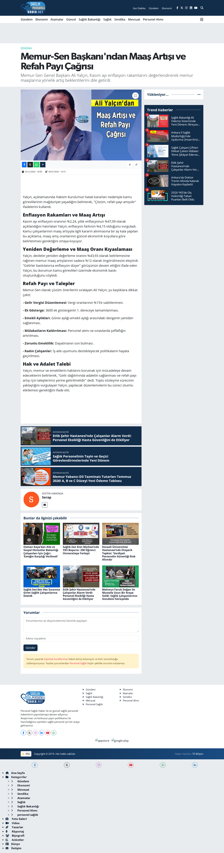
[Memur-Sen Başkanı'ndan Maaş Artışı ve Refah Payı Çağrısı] (81, 125)
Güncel (71, 19)
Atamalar (57, 19)
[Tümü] (199, 94)
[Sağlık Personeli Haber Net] (33, 8)
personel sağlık (27, 815)
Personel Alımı (153, 19)
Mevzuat (134, 19)
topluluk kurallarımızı (56, 659)
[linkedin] (195, 765)
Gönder (30, 648)
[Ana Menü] (201, 19)
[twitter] (67, 765)
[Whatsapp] (53, 732)
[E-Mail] (44, 505)
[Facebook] (23, 732)
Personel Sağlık (78, 663)
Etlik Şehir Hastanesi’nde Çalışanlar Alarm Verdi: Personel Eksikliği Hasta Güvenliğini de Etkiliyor (79, 594)
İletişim (16, 848)
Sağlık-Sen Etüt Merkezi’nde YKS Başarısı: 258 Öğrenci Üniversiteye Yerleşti (81, 550)
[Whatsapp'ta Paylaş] (36, 164)
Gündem (27, 19)
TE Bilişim (197, 753)
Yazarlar (17, 827)
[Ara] (202, 8)
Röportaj (17, 831)
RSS (27, 753)
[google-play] (120, 740)
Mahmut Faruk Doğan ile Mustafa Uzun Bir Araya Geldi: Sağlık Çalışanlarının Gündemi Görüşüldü (119, 594)
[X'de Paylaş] (30, 164)
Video (15, 823)
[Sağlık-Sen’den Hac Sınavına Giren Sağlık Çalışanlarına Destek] (41, 576)
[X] (29, 732)
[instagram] (99, 765)
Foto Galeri (19, 819)
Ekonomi (41, 19)
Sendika (119, 19)
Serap (46, 497)
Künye (15, 844)
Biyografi (17, 835)
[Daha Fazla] (42, 164)
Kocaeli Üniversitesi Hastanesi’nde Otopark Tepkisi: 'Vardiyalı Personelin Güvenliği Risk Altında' (118, 553)
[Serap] (31, 499)
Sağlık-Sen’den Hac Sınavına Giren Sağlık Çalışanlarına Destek (41, 593)
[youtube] (131, 765)
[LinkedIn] (41, 732)
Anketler (17, 840)
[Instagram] (35, 732)
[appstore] (103, 740)
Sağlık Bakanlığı (90, 19)
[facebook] (35, 765)
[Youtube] (47, 732)
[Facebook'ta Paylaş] (24, 164)
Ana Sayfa (18, 773)
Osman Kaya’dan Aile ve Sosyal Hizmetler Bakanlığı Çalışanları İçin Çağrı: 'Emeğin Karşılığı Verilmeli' (40, 551)
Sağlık (107, 19)
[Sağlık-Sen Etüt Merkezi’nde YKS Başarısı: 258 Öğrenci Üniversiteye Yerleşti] (81, 533)
